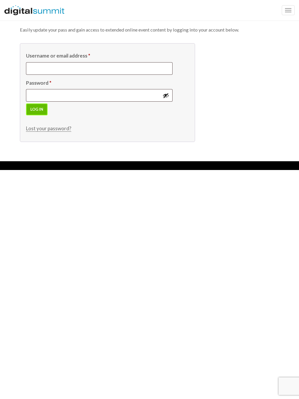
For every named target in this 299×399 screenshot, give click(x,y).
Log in (36, 109)
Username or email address (58, 56)
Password (38, 83)
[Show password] (166, 95)
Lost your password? (48, 128)
